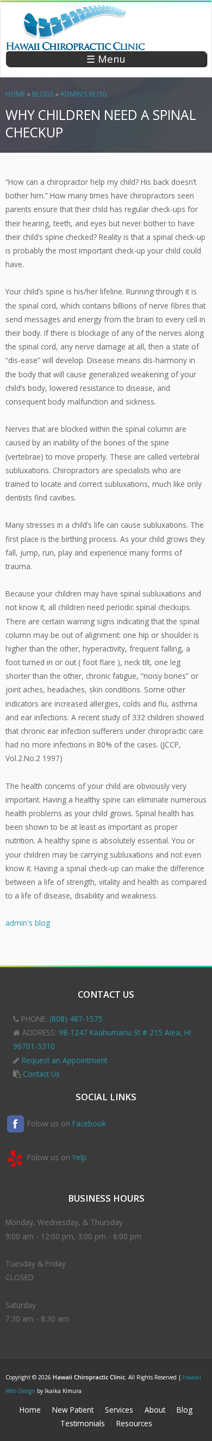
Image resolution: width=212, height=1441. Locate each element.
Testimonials (82, 1423)
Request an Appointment (64, 1060)
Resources (134, 1423)
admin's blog (83, 94)
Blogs (43, 94)
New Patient (72, 1410)
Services (119, 1410)
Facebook (89, 1123)
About (155, 1410)
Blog (184, 1410)
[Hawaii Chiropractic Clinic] (76, 44)
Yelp (79, 1157)
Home (15, 94)
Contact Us (41, 1074)
